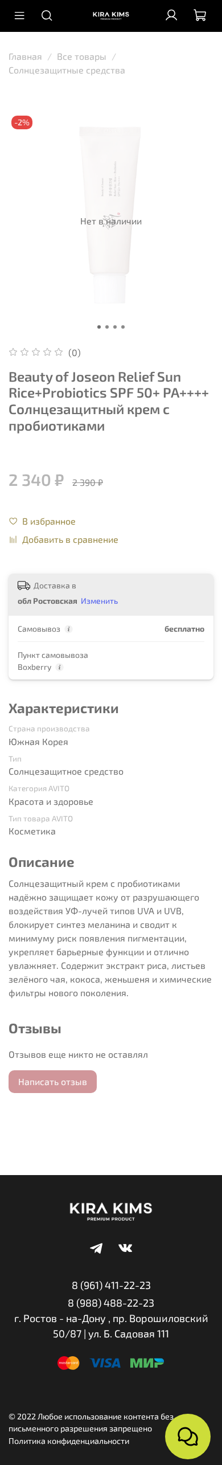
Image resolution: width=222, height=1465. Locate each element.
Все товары (81, 56)
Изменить (99, 600)
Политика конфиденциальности (69, 1441)
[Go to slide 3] (115, 327)
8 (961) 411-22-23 (111, 1285)
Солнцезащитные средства (67, 69)
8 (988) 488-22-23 (111, 1302)
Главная (25, 56)
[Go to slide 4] (123, 327)
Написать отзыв (52, 1081)
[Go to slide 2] (107, 327)
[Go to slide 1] (99, 327)
